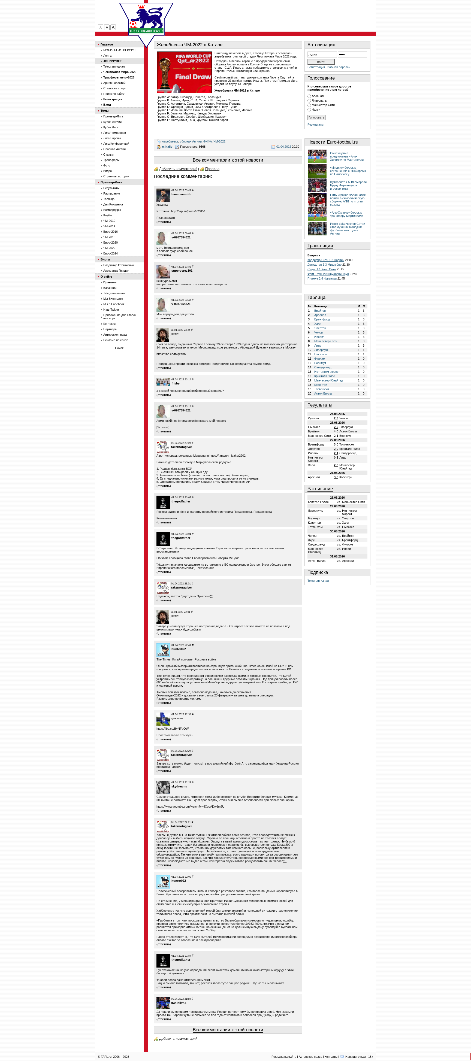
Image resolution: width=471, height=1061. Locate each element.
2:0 (336, 448)
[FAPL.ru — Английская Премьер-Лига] (146, 19)
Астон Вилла (323, 393)
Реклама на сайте (115, 340)
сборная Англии (191, 141)
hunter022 (178, 649)
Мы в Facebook (114, 304)
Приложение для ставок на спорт (119, 316)
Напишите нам (355, 1056)
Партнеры (110, 329)
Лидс (317, 345)
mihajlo (167, 146)
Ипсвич (319, 336)
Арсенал (318, 96)
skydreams (179, 786)
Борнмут (320, 363)
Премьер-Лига (113, 116)
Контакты (109, 323)
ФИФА (207, 141)
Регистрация (316, 67)
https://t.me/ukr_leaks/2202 (228, 455)
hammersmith (181, 194)
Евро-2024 (110, 253)
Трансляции (320, 245)
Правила (212, 169)
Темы (104, 110)
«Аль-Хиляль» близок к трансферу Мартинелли (346, 214)
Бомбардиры (112, 209)
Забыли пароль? (338, 67)
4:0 (336, 431)
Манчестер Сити (323, 105)
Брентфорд (322, 319)
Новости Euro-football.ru (332, 142)
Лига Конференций (116, 143)
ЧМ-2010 (109, 220)
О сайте (106, 276)
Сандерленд (322, 367)
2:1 (336, 435)
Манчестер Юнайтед (328, 380)
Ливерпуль (319, 100)
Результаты (315, 124)
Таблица (316, 297)
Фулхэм (319, 358)
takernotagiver (181, 446)
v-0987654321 (181, 237)
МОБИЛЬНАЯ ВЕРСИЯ (119, 50)
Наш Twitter (111, 309)
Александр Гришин (116, 270)
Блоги (105, 259)
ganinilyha (178, 1002)
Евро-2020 (110, 242)
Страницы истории (116, 176)
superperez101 (181, 270)
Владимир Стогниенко (118, 265)
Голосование (321, 78)
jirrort (175, 333)
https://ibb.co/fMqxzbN (171, 354)
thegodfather (180, 501)
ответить (164, 221)
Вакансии (109, 287)
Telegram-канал (318, 580)
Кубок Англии (112, 121)
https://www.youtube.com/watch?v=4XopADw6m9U (190, 806)
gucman (177, 718)
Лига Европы (112, 138)
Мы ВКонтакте (113, 298)
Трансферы (111, 160)
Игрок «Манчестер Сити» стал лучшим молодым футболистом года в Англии (347, 228)
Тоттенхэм (321, 389)
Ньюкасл (320, 354)
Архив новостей (114, 82)
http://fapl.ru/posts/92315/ (188, 211)
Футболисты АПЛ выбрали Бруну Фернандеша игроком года (348, 185)
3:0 (336, 444)
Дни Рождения (113, 204)
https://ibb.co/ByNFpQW (172, 728)
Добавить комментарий (178, 169)
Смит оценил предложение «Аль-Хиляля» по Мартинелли (347, 156)
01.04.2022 (283, 146)
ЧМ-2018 (109, 237)
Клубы (107, 215)
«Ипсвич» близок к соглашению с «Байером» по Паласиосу (348, 171)
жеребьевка (170, 141)
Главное (107, 44)
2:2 (336, 427)
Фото (106, 165)
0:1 (336, 457)
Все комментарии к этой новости (228, 160)
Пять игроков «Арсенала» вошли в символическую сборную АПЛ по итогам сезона (348, 199)
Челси (316, 109)
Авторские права (115, 334)
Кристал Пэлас (324, 376)
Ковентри (320, 384)
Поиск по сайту (114, 93)
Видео (107, 170)
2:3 (336, 418)
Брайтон (320, 310)
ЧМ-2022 (219, 141)
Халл (317, 323)
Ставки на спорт (114, 88)
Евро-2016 (110, 231)
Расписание (320, 488)
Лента (107, 55)
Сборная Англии (114, 149)
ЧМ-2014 (109, 226)
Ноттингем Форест (327, 371)
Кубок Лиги (110, 127)
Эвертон (320, 328)
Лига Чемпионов (114, 132)
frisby (175, 383)
